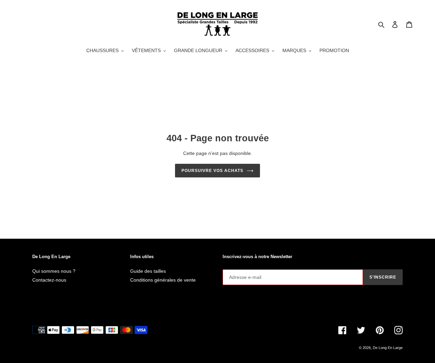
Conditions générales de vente (163, 280)
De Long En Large (388, 348)
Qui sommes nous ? (53, 271)
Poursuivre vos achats (212, 170)
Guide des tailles (148, 271)
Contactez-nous (49, 280)
